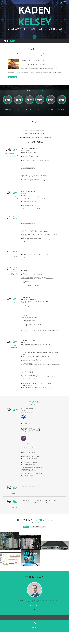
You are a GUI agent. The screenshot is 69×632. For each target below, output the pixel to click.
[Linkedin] (34, 623)
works (58, 41)
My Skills (42, 41)
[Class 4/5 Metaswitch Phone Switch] (30, 543)
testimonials (63, 41)
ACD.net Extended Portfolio (25, 390)
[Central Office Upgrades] (10, 540)
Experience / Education (50, 41)
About (37, 41)
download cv (12, 77)
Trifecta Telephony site (24, 182)
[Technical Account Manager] (31, 557)
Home (33, 41)
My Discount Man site (24, 259)
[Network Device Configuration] (55, 544)
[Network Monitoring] (11, 559)
